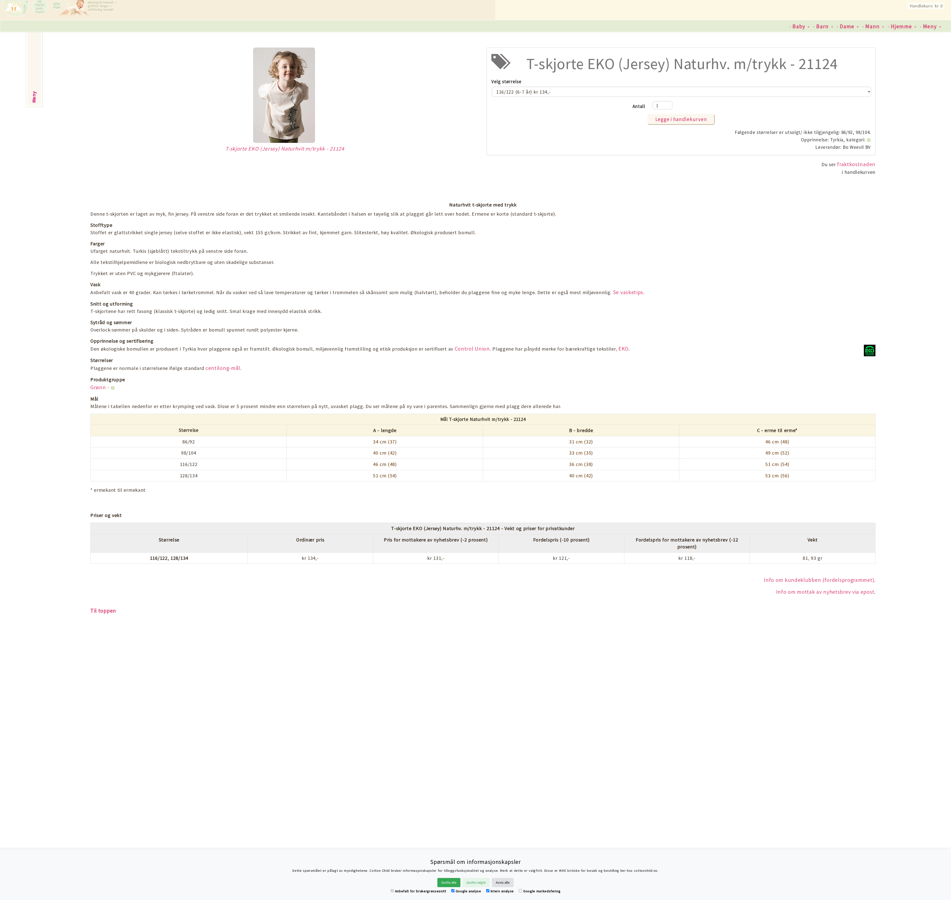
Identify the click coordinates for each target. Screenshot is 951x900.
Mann (873, 26)
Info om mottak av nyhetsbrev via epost (825, 591)
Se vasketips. (629, 292)
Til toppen (103, 610)
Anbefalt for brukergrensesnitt (420, 891)
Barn (823, 26)
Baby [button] (799, 26)
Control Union (472, 348)
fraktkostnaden (856, 164)
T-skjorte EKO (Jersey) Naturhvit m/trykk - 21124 (284, 148)
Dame (848, 26)
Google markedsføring (541, 891)
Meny (931, 26)
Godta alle (448, 882)
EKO (623, 348)
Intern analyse (502, 891)
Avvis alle (503, 882)
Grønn (98, 387)
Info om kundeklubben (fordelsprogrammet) (819, 579)
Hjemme (902, 26)
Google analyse (468, 891)
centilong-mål (223, 367)
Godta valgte (476, 882)
